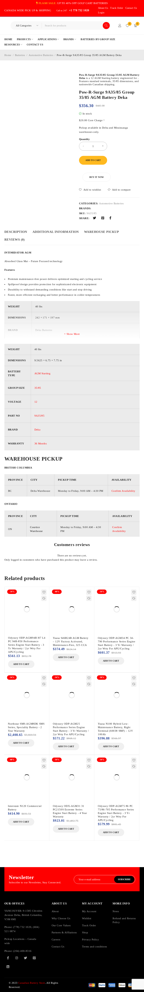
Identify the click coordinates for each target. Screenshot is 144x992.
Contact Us (131, 8)
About (55, 911)
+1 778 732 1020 (79, 10)
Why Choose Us (61, 918)
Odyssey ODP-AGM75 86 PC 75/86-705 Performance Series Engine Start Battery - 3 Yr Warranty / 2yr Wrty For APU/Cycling (116, 813)
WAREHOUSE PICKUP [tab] (101, 232)
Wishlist (86, 918)
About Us (103, 8)
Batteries (20, 55)
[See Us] (16, 957)
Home (7, 55)
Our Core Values (61, 925)
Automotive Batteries (41, 55)
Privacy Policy (90, 939)
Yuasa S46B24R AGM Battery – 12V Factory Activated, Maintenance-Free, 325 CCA (71, 641)
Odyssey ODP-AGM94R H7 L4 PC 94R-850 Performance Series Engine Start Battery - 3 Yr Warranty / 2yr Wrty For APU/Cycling (26, 644)
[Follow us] (25, 957)
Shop (85, 932)
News (116, 911)
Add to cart (93, 160)
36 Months (40, 443)
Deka (37, 429)
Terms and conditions (94, 946)
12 (35, 401)
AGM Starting (42, 373)
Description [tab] (15, 232)
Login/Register (120, 25)
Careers (56, 939)
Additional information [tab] (55, 232)
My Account (89, 911)
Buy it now (96, 177)
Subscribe (124, 879)
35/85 (37, 387)
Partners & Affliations (64, 932)
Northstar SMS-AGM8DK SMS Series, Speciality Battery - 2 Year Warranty (26, 727)
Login (101, 12)
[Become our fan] (7, 957)
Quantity (84, 139)
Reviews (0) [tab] (14, 239)
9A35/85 (39, 415)
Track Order (116, 8)
